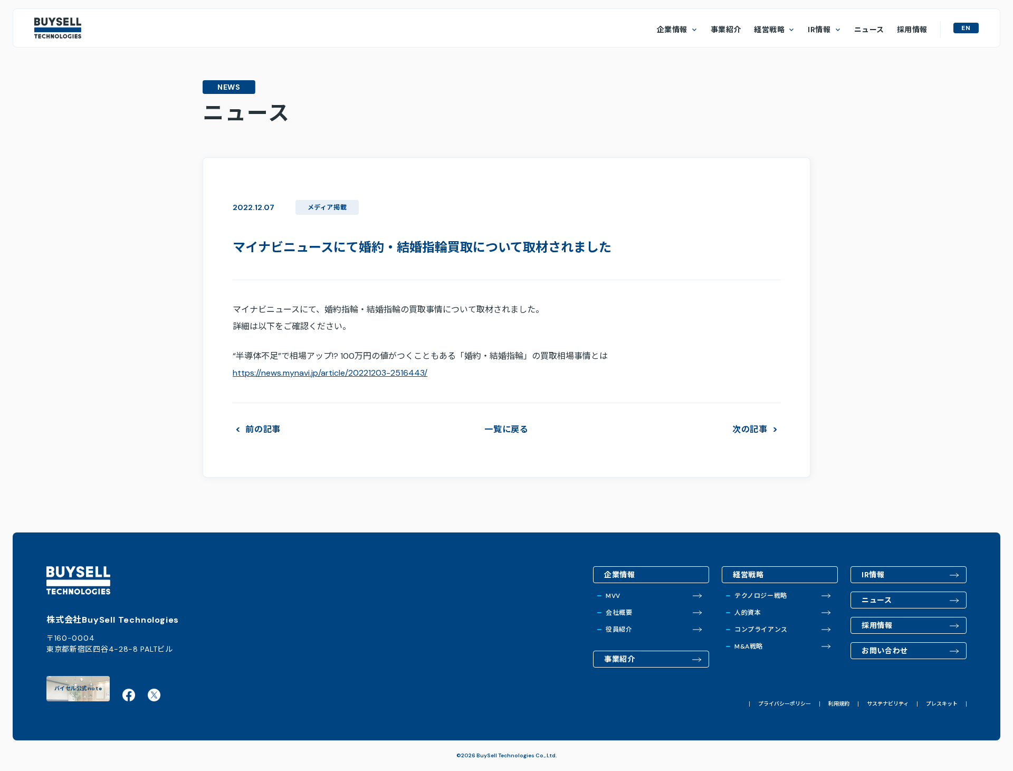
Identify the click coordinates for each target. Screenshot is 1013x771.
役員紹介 (619, 629)
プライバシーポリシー (784, 704)
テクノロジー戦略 (760, 596)
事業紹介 (726, 29)
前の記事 (263, 429)
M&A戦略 (748, 646)
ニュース (869, 29)
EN (966, 28)
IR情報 (819, 29)
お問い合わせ (885, 650)
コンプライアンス (761, 629)
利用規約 (838, 704)
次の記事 (750, 429)
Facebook (128, 695)
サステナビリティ (888, 704)
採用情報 (912, 29)
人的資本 (747, 612)
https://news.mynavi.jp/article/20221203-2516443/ (330, 372)
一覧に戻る (506, 429)
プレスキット (942, 704)
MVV (613, 596)
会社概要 (619, 612)
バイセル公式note (78, 688)
